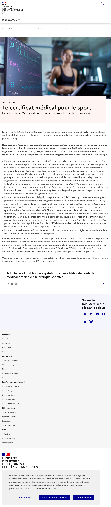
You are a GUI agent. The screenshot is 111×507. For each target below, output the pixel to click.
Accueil (5, 29)
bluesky (91, 321)
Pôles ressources (8, 408)
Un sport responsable (10, 404)
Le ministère (7, 356)
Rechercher (102, 3)
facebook (85, 314)
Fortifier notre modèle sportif (13, 382)
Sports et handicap (9, 412)
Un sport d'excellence (10, 386)
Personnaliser (26, 497)
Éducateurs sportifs (9, 352)
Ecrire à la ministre (9, 438)
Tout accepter (83, 497)
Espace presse (7, 442)
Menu (107, 3)
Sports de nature (8, 425)
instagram (103, 314)
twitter (91, 314)
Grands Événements (10, 360)
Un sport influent (8, 399)
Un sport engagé (8, 391)
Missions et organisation (11, 365)
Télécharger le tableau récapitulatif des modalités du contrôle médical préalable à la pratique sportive (50, 275)
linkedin (97, 314)
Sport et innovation (9, 417)
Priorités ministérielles (10, 373)
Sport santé (6, 421)
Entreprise (6, 343)
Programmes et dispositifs (12, 378)
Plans (4, 369)
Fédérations (6, 347)
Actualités (6, 434)
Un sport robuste (8, 395)
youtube (85, 321)
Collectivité (6, 339)
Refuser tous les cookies (54, 497)
